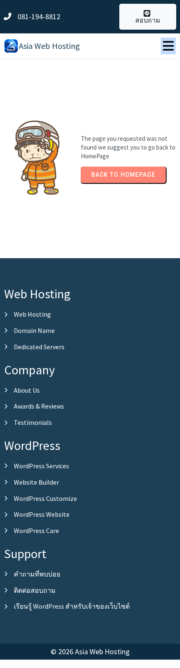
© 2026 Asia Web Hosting (90, 651)
